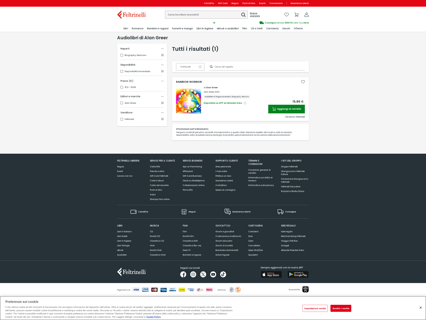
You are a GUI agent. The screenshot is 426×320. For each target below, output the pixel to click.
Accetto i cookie (340, 308)
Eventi (262, 3)
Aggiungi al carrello (289, 109)
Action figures (222, 254)
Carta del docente (159, 185)
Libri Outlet (122, 236)
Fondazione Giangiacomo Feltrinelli (294, 180)
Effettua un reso (223, 175)
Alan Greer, (209, 91)
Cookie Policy (153, 316)
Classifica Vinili (158, 254)
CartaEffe (209, 3)
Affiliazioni (188, 171)
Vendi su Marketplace (194, 180)
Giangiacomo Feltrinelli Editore (293, 173)
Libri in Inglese (124, 240)
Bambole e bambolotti (226, 250)
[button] (243, 15)
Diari (250, 236)
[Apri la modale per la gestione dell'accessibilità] (305, 289)
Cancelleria (254, 245)
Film (185, 231)
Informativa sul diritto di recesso (260, 179)
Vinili (152, 245)
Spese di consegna (225, 189)
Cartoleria (253, 231)
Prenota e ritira (157, 171)
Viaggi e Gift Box (289, 240)
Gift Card (222, 3)
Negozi (234, 3)
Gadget (285, 245)
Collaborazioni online (193, 185)
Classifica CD (157, 240)
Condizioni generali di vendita (259, 171)
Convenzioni (276, 3)
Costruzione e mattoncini (228, 236)
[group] (261, 23)
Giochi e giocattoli (224, 231)
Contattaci (221, 185)
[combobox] (206, 15)
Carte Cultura (157, 180)
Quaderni (253, 254)
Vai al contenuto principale (131, 3)
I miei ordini (221, 171)
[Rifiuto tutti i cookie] (420, 307)
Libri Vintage (123, 245)
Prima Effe (188, 189)
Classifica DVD (190, 240)
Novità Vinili (156, 250)
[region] (213, 308)
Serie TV (187, 250)
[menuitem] (125, 28)
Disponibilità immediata (137, 71)
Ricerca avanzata (255, 14)
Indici (153, 194)
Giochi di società (224, 245)
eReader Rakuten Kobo (292, 250)
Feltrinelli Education (291, 186)
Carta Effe (155, 166)
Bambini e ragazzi (192, 254)
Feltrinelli (129, 119)
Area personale (223, 166)
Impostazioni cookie (315, 308)
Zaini (250, 240)
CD (151, 231)
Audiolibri (122, 254)
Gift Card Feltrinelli (159, 175)
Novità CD (155, 236)
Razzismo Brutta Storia (292, 191)
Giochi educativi (223, 240)
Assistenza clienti (300, 3)
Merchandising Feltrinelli (293, 236)
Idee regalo (287, 231)
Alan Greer (130, 103)
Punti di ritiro (248, 3)
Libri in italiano (124, 231)
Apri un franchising (192, 166)
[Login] (307, 15)
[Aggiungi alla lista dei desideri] (303, 81)
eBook (120, 250)
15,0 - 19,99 (130, 87)
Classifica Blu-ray (192, 245)
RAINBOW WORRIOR (189, 82)
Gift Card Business (192, 175)
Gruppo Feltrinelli (289, 166)
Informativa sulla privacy (261, 185)
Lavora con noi (124, 175)
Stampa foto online (160, 199)
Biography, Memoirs (135, 55)
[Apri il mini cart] (297, 15)
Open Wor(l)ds (255, 250)
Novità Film (188, 236)
